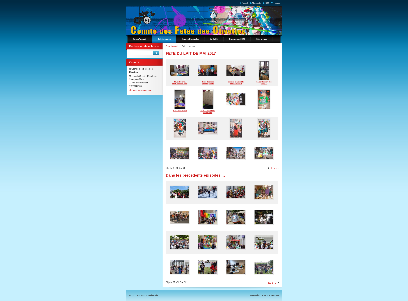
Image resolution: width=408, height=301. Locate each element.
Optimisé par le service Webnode (264, 295)
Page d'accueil (172, 46)
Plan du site (256, 3)
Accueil (245, 3)
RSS (267, 3)
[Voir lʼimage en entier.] (236, 99)
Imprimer (276, 3)
